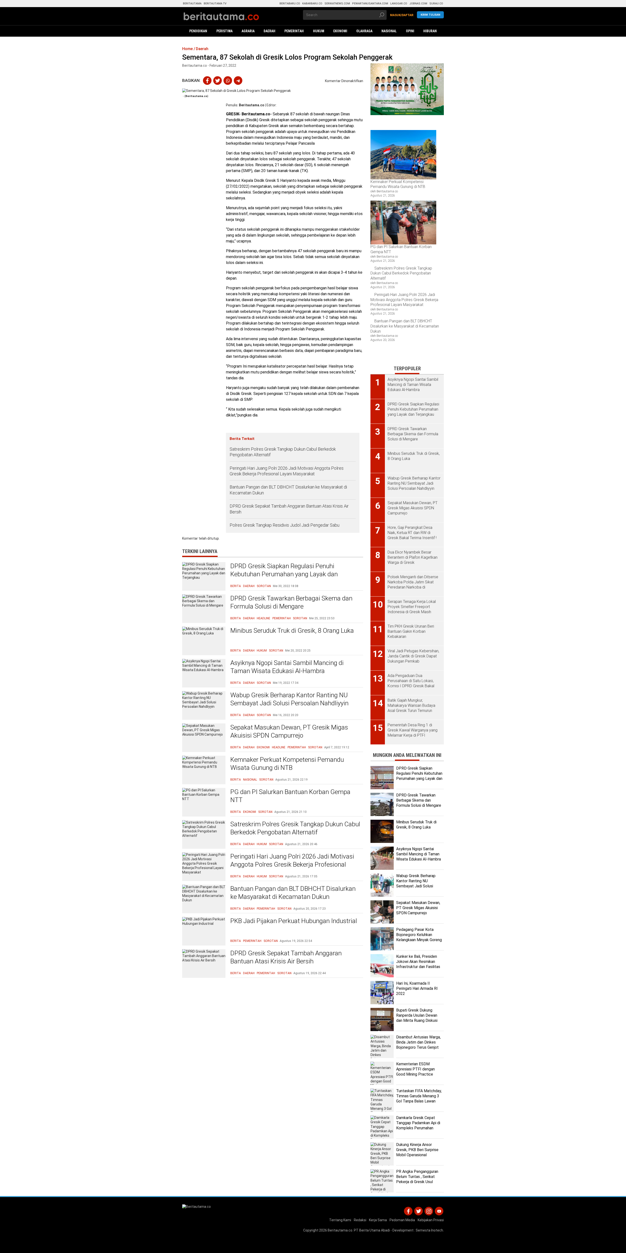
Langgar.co (398, 3)
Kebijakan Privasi (431, 1220)
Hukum (262, 650)
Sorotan (264, 586)
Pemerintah (281, 618)
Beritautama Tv (215, 3)
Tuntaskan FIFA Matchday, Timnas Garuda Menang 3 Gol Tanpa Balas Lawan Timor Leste (419, 1098)
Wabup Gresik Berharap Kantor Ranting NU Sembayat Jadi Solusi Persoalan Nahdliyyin (289, 699)
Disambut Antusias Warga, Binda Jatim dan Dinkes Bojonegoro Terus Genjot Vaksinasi (418, 1045)
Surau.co (436, 3)
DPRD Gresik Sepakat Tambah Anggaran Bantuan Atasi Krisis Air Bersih (289, 508)
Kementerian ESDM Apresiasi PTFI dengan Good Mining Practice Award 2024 (415, 1071)
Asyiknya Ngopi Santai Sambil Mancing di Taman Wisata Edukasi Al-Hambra (287, 667)
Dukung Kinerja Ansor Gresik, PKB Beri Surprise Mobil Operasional (417, 1149)
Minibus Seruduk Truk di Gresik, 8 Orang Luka (292, 630)
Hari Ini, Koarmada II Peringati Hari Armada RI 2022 (417, 988)
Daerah (249, 586)
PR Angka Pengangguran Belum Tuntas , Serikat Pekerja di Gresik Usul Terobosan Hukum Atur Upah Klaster (417, 1181)
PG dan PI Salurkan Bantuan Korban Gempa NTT (290, 796)
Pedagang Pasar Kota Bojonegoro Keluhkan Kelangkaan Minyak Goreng (419, 934)
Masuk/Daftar (402, 15)
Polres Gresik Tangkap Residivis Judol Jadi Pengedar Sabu (284, 525)
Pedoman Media (402, 1220)
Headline (263, 618)
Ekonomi (263, 747)
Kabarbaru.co (312, 3)
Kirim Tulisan (430, 14)
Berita (235, 586)
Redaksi (360, 1220)
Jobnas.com (418, 3)
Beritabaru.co (289, 3)
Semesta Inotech (429, 1230)
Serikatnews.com (337, 3)
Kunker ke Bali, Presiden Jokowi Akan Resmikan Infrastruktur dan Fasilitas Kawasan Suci (418, 964)
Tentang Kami (340, 1220)
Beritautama (192, 3)
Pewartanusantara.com (370, 3)
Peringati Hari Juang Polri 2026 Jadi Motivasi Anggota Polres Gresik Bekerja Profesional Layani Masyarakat (287, 471)
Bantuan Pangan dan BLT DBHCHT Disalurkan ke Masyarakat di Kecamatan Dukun (288, 489)
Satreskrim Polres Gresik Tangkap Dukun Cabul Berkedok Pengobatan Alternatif (283, 452)
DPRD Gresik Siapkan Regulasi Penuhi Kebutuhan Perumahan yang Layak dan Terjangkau (284, 574)
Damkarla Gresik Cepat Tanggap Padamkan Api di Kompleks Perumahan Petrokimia (418, 1125)
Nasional (250, 779)
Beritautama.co (251, 105)
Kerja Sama (378, 1220)
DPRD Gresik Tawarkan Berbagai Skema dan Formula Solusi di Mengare (291, 602)
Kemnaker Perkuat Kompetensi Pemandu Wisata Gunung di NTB (287, 764)
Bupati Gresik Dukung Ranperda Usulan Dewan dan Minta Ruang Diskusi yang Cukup (416, 1018)
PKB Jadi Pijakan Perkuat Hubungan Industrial (293, 921)
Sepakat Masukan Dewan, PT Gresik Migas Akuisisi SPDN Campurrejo (289, 731)
